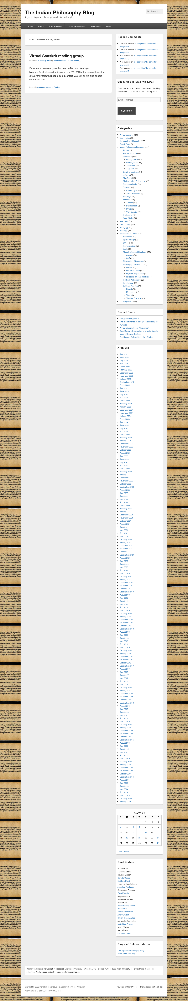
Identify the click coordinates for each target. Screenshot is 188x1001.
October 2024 (125, 416)
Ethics (126, 242)
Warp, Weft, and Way (126, 953)
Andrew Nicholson (125, 911)
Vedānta (126, 199)
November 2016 (126, 696)
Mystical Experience (135, 273)
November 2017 (126, 659)
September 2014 (127, 776)
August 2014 (125, 779)
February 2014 (126, 798)
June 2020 (124, 564)
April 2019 (124, 607)
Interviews (124, 221)
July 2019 (124, 597)
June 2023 (124, 459)
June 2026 (124, 357)
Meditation (130, 292)
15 (146, 832)
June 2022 (124, 496)
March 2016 (125, 721)
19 (127, 837)
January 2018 (125, 653)
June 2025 (124, 391)
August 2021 (125, 523)
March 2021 (125, 536)
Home (30, 26)
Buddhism (127, 156)
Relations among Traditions (137, 276)
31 (158, 843)
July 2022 (124, 493)
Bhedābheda (131, 205)
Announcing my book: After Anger (134, 327)
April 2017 (124, 681)
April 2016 (124, 718)
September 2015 (127, 739)
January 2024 (125, 440)
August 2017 (125, 668)
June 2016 (124, 712)
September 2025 (127, 382)
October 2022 (125, 483)
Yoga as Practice (133, 298)
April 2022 (124, 502)
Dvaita (129, 208)
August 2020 (125, 557)
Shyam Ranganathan (126, 917)
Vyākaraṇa (127, 214)
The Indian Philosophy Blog (59, 12)
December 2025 (126, 372)
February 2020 (126, 576)
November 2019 (126, 585)
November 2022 (126, 480)
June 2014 (124, 786)
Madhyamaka (132, 159)
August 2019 (125, 594)
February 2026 (126, 369)
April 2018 (124, 644)
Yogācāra (130, 168)
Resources (96, 26)
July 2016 (124, 709)
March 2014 (125, 795)
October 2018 (125, 625)
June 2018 (124, 638)
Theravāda (130, 165)
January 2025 (125, 406)
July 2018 (124, 634)
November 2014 (126, 770)
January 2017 (125, 690)
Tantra (129, 295)
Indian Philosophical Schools (132, 147)
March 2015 (125, 758)
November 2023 (126, 446)
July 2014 (124, 783)
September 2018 (127, 628)
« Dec (120, 851)
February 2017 (126, 687)
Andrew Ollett (123, 914)
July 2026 (124, 354)
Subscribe (126, 110)
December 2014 (126, 767)
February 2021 (126, 539)
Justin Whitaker (124, 933)
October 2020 (125, 551)
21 (140, 837)
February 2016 (126, 724)
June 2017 (124, 675)
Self (128, 258)
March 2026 (125, 366)
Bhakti (129, 289)
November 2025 (126, 375)
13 (133, 832)
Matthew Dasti (60, 60)
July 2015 (124, 745)
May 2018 (124, 641)
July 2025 (124, 388)
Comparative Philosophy (130, 141)
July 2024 (124, 422)
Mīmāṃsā (127, 178)
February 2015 (126, 761)
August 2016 (125, 705)
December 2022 (126, 477)
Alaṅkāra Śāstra (130, 153)
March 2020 (125, 573)
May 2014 (124, 789)
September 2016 (127, 702)
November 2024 (126, 412)
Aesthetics (127, 236)
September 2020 (127, 554)
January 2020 (125, 579)
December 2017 (126, 656)
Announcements (44, 87)
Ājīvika (126, 150)
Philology (123, 230)
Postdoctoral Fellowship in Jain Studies (136, 337)
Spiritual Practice (130, 286)
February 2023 (126, 471)
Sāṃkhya (127, 196)
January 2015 (125, 764)
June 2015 (124, 749)
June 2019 (124, 600)
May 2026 (124, 360)
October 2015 (125, 736)
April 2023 (124, 465)
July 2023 (124, 456)
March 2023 (125, 468)
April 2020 (124, 570)
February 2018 (126, 650)
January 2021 (125, 542)
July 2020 (124, 561)
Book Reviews (55, 26)
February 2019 (126, 613)
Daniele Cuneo (124, 877)
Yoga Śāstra (128, 218)
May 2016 (124, 715)
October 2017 (125, 662)
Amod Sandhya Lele (126, 905)
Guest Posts (125, 144)
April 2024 (124, 431)
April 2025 (124, 397)
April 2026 (124, 363)
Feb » (126, 851)
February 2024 (126, 437)
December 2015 (126, 730)
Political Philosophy (131, 279)
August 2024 (125, 419)
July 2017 (124, 672)
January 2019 (125, 616)
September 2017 (127, 665)
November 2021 (126, 517)
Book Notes (125, 137)
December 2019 (126, 582)
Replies (56, 87)
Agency (129, 255)
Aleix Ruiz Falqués (126, 924)
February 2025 (126, 403)
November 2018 (126, 622)
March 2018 (125, 647)
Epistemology (129, 239)
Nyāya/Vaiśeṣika (130, 184)
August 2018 (125, 631)
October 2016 (125, 699)
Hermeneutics (129, 245)
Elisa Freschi (123, 893)
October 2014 (125, 773)
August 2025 (125, 385)
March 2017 (125, 684)
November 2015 (126, 733)
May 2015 (124, 752)
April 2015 (124, 755)
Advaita (129, 202)
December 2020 (126, 545)
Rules (108, 26)
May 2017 (124, 678)
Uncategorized (126, 301)
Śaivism (126, 187)
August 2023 (125, 452)
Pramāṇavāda (132, 162)
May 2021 (124, 530)
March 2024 (125, 434)
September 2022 (127, 486)
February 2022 (126, 508)
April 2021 (124, 533)
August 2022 (125, 489)
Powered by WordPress (127, 986)
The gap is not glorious (129, 318)
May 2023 (124, 462)
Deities (129, 267)
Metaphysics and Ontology (134, 252)
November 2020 (126, 548)
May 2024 (124, 428)
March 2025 (125, 400)
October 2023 (125, 449)
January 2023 (125, 474)
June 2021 (124, 527)
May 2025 (124, 394)
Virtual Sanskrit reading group (56, 55)
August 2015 (125, 742)
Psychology (128, 282)
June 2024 (124, 425)
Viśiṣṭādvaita (131, 211)
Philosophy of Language (133, 261)
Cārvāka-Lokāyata (131, 171)
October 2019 (125, 588)
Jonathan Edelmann (126, 887)
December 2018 (126, 619)
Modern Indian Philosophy (134, 181)
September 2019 (127, 591)
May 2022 (124, 499)
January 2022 (125, 511)
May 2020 (124, 567)
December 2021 (126, 514)
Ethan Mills (122, 908)
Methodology (125, 224)
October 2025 (125, 378)
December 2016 (126, 693)
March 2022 (125, 505)
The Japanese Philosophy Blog (131, 950)
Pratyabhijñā (131, 190)
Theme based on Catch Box (151, 986)
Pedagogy (124, 227)
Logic (125, 248)
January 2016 (125, 727)
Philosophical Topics (128, 233)
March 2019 (125, 610)
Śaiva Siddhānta (133, 193)
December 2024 (126, 409)
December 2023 (126, 443)
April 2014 (124, 792)
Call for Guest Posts (76, 26)
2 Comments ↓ (74, 60)
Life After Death (133, 270)
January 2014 (125, 801)
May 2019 (124, 604)
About (41, 26)
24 (158, 837)
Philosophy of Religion (132, 264)
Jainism (126, 175)
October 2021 (125, 520)
